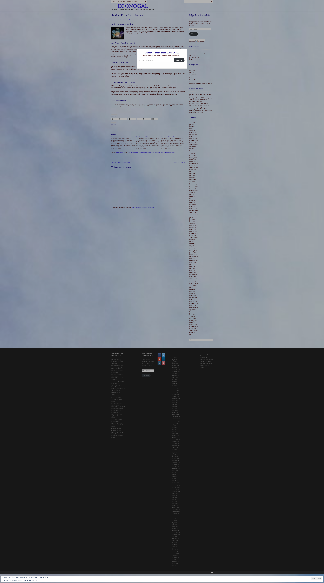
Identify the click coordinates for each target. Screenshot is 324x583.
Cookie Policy (34, 580)
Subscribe (179, 60)
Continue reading (162, 65)
